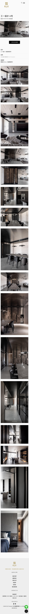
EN (26, 611)
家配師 (14, 582)
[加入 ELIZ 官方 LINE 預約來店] (26, 607)
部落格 (14, 584)
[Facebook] (13, 604)
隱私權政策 (14, 586)
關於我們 (14, 576)
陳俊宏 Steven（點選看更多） (7, 62)
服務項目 (14, 578)
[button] (14, 42)
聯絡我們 (14, 594)
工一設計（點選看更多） (6, 51)
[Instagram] (15, 604)
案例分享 (14, 580)
